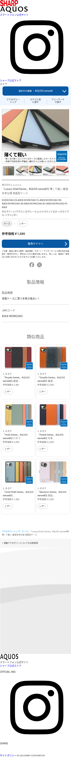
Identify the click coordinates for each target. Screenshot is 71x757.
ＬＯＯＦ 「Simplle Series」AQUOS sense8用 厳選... (51, 377)
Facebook (32, 265)
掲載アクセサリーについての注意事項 (21, 543)
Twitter (40, 265)
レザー (22, 224)
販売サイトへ (35, 243)
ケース (7, 224)
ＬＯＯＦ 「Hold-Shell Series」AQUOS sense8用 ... (18, 492)
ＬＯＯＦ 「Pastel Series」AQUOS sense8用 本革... (50, 435)
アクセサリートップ (13, 100)
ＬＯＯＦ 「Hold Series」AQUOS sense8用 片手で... (15, 435)
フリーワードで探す (57, 100)
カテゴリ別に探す (35, 100)
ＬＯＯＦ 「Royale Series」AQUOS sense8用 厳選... (16, 377)
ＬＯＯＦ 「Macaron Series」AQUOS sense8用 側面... (51, 492)
